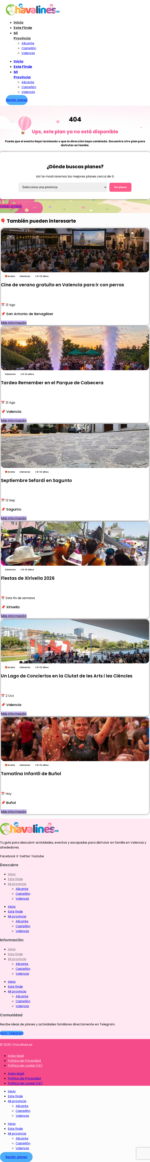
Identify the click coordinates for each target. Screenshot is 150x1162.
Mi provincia (17, 884)
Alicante (27, 43)
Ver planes (120, 187)
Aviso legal (16, 1056)
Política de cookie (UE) (25, 1065)
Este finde (23, 27)
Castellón (28, 48)
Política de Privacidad (24, 1060)
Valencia (28, 53)
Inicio (18, 22)
